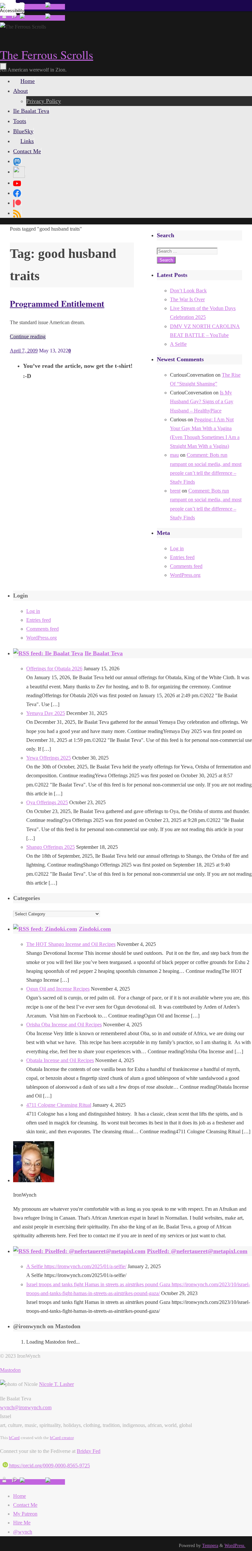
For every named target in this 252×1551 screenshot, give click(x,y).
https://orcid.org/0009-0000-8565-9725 (49, 1465)
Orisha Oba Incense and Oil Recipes (64, 1024)
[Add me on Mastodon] (5, 18)
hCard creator (62, 1437)
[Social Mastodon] (17, 161)
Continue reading (28, 336)
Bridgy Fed (88, 1451)
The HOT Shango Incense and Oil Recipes (71, 944)
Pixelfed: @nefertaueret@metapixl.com (197, 1251)
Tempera (210, 1545)
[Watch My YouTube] (32, 7)
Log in (177, 548)
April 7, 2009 (24, 350)
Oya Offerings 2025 (47, 802)
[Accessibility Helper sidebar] (8, 8)
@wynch (22, 1532)
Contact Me (25, 1505)
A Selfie (178, 344)
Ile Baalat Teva (104, 653)
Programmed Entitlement (57, 303)
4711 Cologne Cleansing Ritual (58, 1105)
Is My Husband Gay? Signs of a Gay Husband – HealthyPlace (201, 401)
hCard (14, 1437)
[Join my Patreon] (15, 18)
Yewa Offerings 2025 (48, 758)
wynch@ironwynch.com (26, 1407)
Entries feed (182, 557)
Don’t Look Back (188, 290)
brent (175, 490)
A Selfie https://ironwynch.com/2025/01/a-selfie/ (76, 1266)
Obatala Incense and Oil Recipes (60, 1060)
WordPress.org (185, 575)
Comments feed (186, 566)
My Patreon (25, 1514)
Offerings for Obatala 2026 (54, 668)
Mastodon (10, 1370)
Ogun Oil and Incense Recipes (58, 989)
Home (19, 1496)
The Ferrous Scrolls (46, 54)
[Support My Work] (55, 7)
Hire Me (22, 1522)
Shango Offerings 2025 (50, 847)
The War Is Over (187, 299)
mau (174, 455)
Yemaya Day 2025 (45, 713)
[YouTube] (17, 182)
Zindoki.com (95, 929)
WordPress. (234, 1545)
